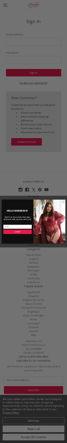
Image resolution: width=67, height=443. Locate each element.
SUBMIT (18, 232)
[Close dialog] (63, 201)
